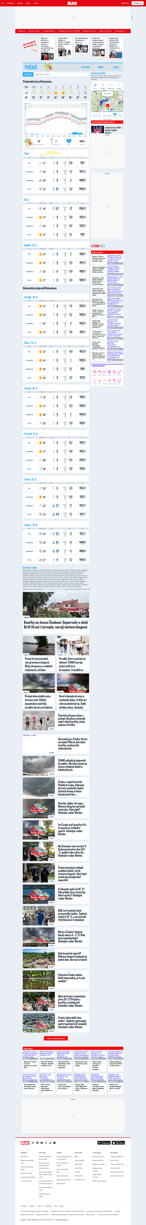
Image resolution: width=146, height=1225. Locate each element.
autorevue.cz (113, 338)
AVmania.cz (62, 1081)
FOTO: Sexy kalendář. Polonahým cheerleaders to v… (46, 1088)
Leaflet (104, 111)
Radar (100, 67)
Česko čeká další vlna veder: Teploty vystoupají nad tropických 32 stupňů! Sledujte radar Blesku (72, 1021)
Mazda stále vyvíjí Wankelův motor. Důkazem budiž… (81, 1087)
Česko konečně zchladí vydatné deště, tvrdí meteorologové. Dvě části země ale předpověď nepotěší (72, 873)
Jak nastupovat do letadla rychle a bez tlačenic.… (30, 1086)
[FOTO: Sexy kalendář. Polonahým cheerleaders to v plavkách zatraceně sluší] (115, 345)
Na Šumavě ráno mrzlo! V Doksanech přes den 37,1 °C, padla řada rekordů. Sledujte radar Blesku (72, 850)
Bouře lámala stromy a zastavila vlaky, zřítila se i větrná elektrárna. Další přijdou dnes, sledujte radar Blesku (73, 703)
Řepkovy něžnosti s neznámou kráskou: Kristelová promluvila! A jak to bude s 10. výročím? (47, 45)
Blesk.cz (25, 34)
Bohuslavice (40, 34)
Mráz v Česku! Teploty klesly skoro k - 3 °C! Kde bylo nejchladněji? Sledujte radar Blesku (71, 936)
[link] (33, 1143)
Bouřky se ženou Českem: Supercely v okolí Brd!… (30, 1064)
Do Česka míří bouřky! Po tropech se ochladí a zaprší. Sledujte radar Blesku (72, 829)
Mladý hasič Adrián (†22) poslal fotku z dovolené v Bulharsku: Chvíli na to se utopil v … (114, 44)
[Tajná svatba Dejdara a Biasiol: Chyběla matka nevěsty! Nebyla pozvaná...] (115, 270)
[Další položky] (128, 31)
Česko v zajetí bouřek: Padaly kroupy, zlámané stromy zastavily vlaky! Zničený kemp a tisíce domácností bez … (71, 788)
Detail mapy (107, 119)
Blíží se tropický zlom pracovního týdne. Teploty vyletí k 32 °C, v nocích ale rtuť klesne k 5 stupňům (72, 914)
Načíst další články (56, 1038)
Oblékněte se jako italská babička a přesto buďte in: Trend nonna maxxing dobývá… (98, 281)
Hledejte (28, 74)
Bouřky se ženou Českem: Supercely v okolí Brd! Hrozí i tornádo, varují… (99, 259)
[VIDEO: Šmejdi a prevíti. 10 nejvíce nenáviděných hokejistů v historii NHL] (115, 313)
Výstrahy (85, 67)
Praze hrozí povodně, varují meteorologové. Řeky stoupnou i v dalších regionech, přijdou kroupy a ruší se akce (38, 666)
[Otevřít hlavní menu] (3, 3)
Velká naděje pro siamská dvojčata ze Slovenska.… (115, 1063)
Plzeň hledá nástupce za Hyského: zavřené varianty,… (96, 1065)
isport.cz (111, 306)
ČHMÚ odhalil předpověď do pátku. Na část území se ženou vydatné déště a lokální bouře (72, 764)
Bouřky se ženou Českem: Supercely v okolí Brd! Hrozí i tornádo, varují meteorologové (56, 624)
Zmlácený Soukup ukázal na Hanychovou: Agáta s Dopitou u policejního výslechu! (98, 43)
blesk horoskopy (114, 295)
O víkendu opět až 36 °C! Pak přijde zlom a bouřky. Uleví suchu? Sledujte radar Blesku (72, 893)
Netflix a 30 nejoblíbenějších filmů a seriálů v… (115, 1087)
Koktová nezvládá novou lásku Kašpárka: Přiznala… (98, 1087)
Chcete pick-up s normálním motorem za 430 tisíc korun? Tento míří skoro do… (99, 335)
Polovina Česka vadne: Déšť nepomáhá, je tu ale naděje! (71, 977)
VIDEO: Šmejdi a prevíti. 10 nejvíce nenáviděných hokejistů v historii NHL (98, 313)
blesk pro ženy (113, 285)
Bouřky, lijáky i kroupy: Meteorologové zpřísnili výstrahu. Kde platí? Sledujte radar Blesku (71, 807)
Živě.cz (26, 1081)
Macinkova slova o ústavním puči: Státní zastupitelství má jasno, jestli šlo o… (98, 356)
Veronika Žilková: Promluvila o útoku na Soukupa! (81, 41)
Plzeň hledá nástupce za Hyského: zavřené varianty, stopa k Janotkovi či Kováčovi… (98, 324)
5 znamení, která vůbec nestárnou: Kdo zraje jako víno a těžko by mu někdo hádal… (99, 292)
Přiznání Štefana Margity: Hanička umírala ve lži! (47, 1063)
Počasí (32, 34)
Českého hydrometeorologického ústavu (53, 589)
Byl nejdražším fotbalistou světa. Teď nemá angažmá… (64, 1064)
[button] (104, 1143)
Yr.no (24, 590)
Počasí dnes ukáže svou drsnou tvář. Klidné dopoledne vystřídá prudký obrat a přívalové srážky (38, 703)
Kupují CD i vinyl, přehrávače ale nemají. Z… (64, 1086)
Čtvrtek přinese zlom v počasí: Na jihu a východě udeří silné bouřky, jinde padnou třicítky (71, 719)
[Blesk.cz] (72, 3)
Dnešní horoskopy (98, 366)
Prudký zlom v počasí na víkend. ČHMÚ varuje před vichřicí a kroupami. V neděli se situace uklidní (72, 666)
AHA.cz (43, 1059)
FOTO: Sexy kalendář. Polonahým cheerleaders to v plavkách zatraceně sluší (98, 345)
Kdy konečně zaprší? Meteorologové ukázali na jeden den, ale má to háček (72, 956)
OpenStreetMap (112, 111)
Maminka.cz (113, 1059)
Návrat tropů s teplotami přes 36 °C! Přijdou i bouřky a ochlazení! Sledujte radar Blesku (71, 1000)
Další (115, 67)
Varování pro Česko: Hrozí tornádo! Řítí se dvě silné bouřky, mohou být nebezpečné (72, 743)
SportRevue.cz (46, 1081)
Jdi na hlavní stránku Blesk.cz (103, 122)
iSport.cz (61, 1059)
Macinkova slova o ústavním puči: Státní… (81, 1063)
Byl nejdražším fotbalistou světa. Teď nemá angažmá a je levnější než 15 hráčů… (98, 303)
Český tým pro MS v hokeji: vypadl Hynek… (113, 130)
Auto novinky (80, 1081)
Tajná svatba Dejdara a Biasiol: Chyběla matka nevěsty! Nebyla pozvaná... (64, 43)
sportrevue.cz (113, 317)
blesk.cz (111, 263)
